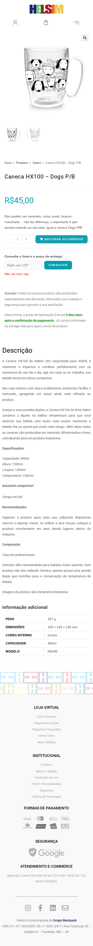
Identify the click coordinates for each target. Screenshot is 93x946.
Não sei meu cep (17, 274)
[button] (84, 37)
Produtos (22, 163)
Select (37, 163)
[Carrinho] (46, 22)
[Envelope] (65, 908)
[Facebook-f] (40, 908)
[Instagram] (28, 908)
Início (8, 163)
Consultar (58, 265)
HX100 (52, 651)
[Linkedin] (52, 908)
